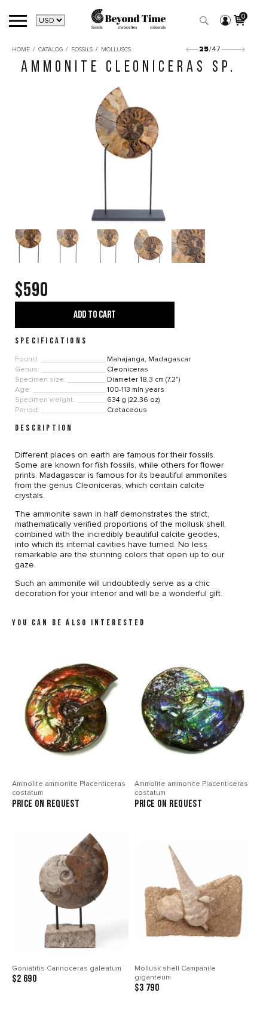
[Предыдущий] (191, 49)
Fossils (82, 49)
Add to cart (95, 315)
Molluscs (116, 49)
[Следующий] (233, 49)
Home (21, 49)
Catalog (50, 49)
